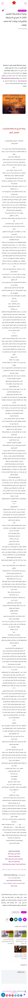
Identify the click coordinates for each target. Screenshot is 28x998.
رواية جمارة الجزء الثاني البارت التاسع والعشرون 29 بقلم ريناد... (8, 941)
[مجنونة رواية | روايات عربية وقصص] (14, 3)
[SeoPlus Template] (25, 991)
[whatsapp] (18, 995)
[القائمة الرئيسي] (25, 3)
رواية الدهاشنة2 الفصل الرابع (14, 880)
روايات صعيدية (22, 10)
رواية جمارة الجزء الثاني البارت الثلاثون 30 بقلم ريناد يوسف (21, 941)
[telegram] (15, 995)
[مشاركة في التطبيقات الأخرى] (7, 919)
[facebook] (21, 995)
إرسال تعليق (21, 972)
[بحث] (2, 3)
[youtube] (7, 995)
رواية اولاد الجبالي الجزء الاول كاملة (14, 859)
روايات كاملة (14, 886)
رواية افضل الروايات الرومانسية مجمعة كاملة (14, 864)
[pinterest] (12, 995)
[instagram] (10, 995)
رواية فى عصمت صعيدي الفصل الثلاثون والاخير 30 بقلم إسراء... (21, 956)
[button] (20, 919)
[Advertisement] (14, 49)
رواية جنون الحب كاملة (14, 861)
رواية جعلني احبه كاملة (14, 856)
